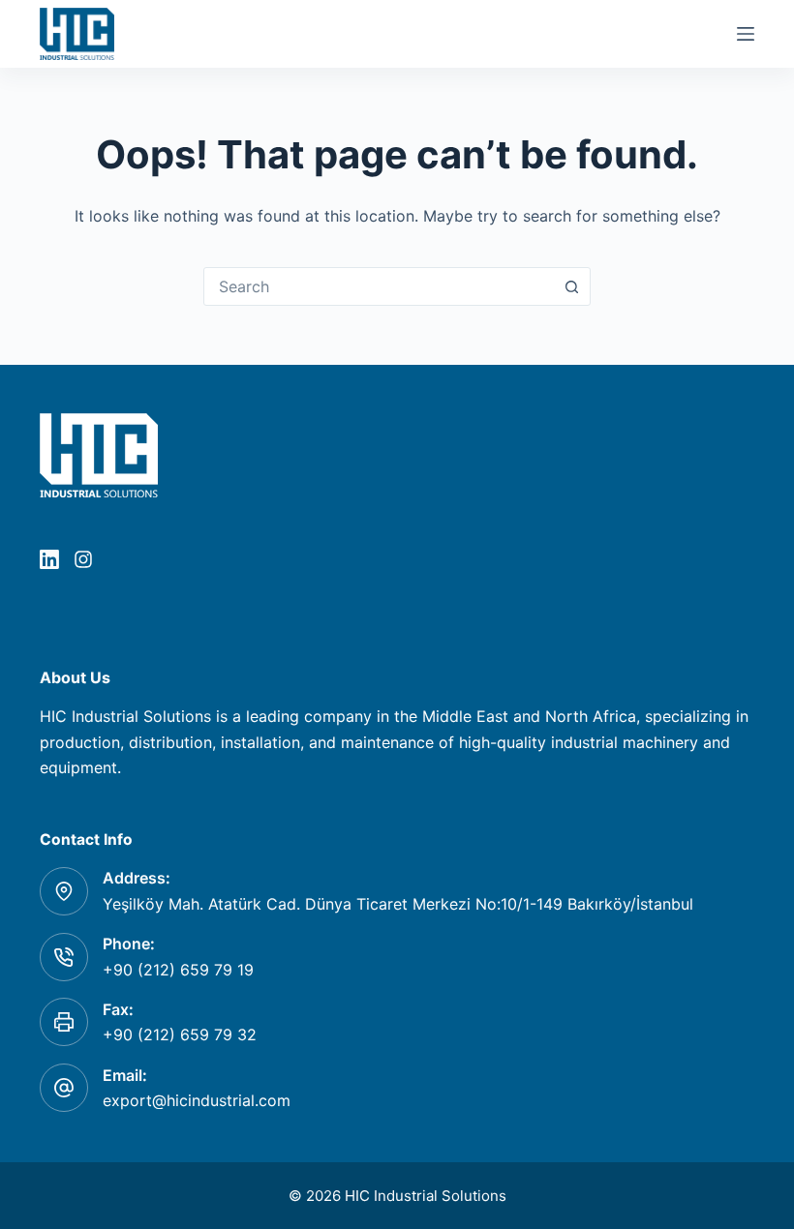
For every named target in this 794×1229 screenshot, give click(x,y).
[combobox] (378, 286)
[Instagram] (83, 559)
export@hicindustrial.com (196, 1100)
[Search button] (571, 286)
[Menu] (745, 34)
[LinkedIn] (49, 559)
